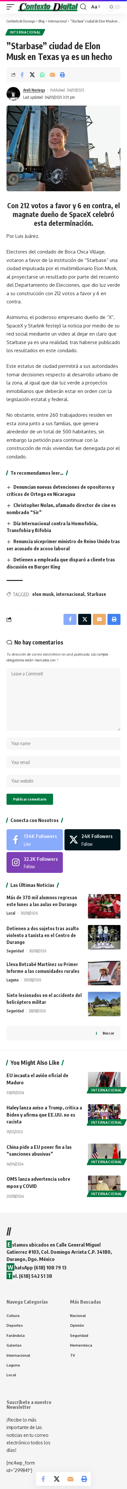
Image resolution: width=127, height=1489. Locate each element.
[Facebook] (35, 839)
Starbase (96, 594)
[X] (92, 839)
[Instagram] (35, 862)
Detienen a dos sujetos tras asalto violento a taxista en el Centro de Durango (43, 935)
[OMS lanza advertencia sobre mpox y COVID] (104, 1185)
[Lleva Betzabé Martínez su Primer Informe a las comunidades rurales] (104, 973)
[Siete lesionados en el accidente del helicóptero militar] (104, 1004)
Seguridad (15, 950)
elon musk (42, 594)
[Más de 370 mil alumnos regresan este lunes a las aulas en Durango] (104, 906)
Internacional (25, 32)
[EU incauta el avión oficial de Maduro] (104, 1081)
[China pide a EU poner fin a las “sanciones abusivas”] (104, 1153)
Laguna (13, 979)
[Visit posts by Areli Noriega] (13, 94)
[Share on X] (32, 74)
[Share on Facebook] (22, 74)
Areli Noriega (34, 90)
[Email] (52, 74)
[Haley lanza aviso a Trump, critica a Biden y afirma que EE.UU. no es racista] (104, 1114)
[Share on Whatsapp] (42, 74)
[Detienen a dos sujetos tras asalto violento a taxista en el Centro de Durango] (104, 937)
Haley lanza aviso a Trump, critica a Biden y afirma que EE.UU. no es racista (44, 1115)
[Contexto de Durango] (48, 6)
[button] (12, 6)
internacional (70, 594)
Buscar (108, 1033)
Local (11, 913)
